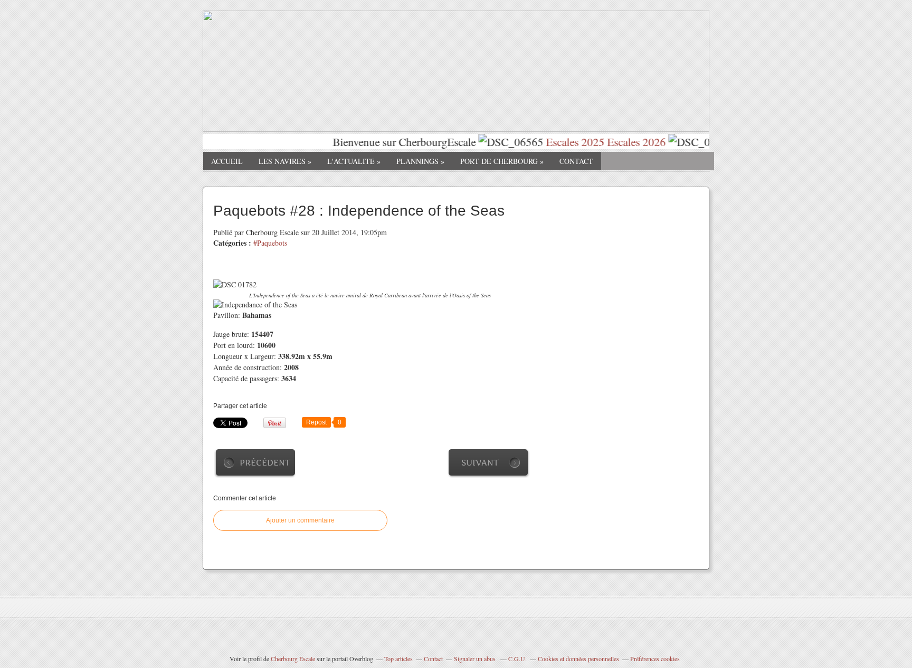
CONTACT (576, 161)
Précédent (265, 463)
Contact (433, 658)
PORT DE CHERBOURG (502, 161)
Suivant (480, 463)
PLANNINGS (420, 161)
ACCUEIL (227, 161)
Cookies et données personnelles (578, 658)
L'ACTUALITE (354, 161)
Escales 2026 (627, 141)
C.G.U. (517, 658)
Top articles (398, 658)
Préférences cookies (655, 658)
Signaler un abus (475, 658)
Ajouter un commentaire (300, 520)
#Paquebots (270, 243)
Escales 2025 (566, 141)
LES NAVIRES (285, 161)
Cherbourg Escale (293, 658)
